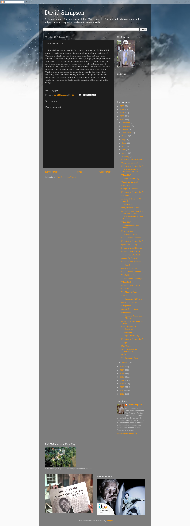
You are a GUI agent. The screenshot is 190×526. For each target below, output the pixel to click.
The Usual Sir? (127, 204)
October (125, 129)
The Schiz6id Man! (129, 234)
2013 (122, 384)
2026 (122, 106)
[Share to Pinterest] (94, 95)
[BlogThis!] (87, 95)
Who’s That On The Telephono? (129, 328)
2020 (122, 116)
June (124, 143)
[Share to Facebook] (92, 95)
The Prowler (126, 265)
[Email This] (84, 95)
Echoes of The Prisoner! (131, 238)
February (126, 157)
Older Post (105, 171)
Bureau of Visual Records (131, 159)
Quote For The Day (129, 245)
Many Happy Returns (130, 208)
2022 (122, 109)
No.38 (123, 355)
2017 (122, 370)
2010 (122, 394)
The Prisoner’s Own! (129, 358)
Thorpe (124, 343)
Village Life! (126, 175)
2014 (122, 380)
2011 (122, 390)
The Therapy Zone (129, 292)
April (124, 150)
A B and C (125, 195)
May (124, 146)
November (126, 126)
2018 (122, 367)
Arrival (124, 295)
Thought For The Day (130, 179)
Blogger (110, 521)
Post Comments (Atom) (66, 177)
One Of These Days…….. (131, 309)
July (124, 139)
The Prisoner (126, 332)
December (126, 123)
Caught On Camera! (129, 163)
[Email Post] (80, 95)
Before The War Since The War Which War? (132, 212)
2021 (122, 113)
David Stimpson (64, 12)
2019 (122, 120)
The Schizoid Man (128, 275)
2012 (122, 387)
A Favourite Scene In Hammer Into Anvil (129, 171)
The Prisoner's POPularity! (132, 299)
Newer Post (51, 171)
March (125, 153)
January (125, 362)
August (125, 136)
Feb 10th (125, 289)
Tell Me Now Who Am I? (131, 255)
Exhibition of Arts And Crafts (132, 166)
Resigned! (125, 185)
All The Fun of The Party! (131, 279)
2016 (122, 374)
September (126, 133)
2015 (122, 377)
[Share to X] (89, 95)
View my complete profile (127, 433)
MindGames (126, 313)
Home (78, 171)
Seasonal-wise (127, 231)
